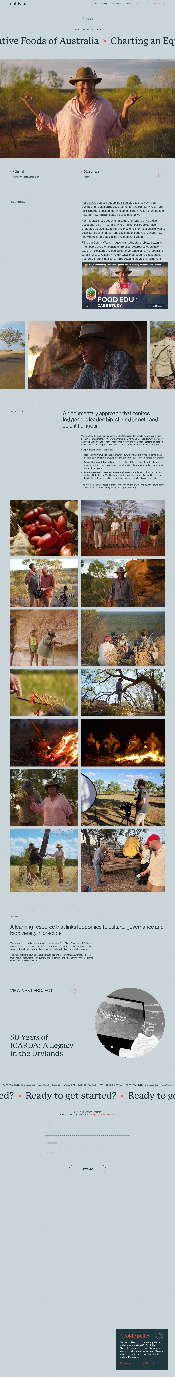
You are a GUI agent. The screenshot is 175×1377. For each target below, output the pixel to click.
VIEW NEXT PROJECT (31, 990)
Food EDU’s (89, 202)
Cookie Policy (148, 1351)
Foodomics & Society (119, 202)
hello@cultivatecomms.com (102, 1114)
